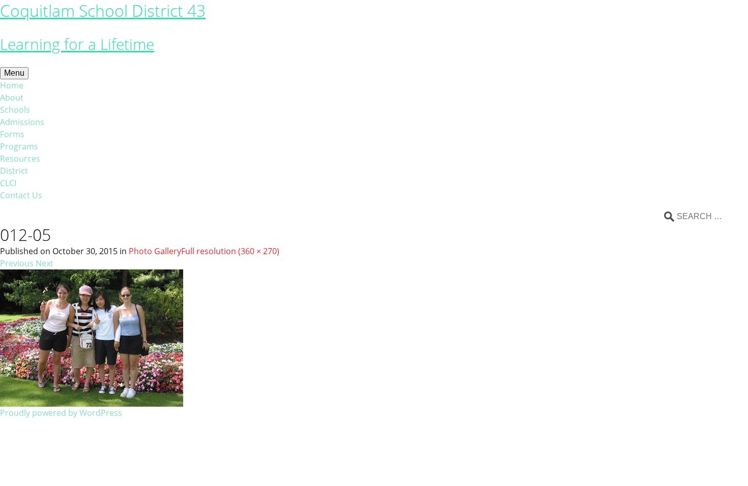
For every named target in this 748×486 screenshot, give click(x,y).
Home (11, 85)
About (11, 97)
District (14, 170)
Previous (17, 263)
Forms (12, 134)
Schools (15, 109)
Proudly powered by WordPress (61, 412)
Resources (20, 158)
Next (44, 263)
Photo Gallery (155, 251)
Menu (14, 73)
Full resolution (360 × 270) (230, 251)
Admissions (22, 122)
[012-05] (91, 337)
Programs (19, 146)
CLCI (8, 183)
